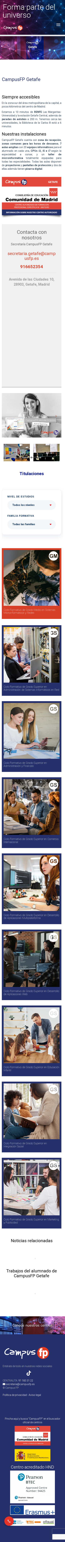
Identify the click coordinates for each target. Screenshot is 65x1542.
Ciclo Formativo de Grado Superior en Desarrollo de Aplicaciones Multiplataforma (31, 917)
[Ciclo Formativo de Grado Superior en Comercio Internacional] (32, 807)
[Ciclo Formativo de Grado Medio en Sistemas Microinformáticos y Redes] (32, 578)
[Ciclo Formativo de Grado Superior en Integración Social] (32, 1111)
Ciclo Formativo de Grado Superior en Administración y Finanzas (25, 764)
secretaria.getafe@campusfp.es (32, 256)
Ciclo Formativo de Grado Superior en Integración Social (25, 1145)
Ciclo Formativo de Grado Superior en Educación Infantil (31, 1069)
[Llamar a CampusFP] (9, 1521)
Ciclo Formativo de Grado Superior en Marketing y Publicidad (31, 1221)
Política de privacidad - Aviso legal (22, 1395)
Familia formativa (20, 516)
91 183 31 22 (25, 1380)
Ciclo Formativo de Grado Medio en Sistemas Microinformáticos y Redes (29, 611)
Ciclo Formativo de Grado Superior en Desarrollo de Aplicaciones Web (31, 992)
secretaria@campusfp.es (20, 1384)
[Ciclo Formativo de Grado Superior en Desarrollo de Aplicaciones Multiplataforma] (32, 883)
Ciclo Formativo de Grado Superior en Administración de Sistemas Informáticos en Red (31, 688)
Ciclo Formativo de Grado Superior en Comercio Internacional (31, 840)
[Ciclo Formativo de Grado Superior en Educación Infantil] (32, 1035)
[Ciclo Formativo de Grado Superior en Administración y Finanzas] (32, 731)
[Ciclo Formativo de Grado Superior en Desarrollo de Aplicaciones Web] (32, 959)
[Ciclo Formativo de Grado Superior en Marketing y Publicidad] (32, 1187)
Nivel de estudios (20, 496)
